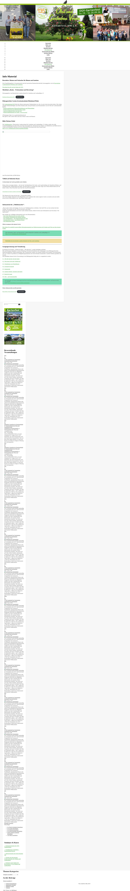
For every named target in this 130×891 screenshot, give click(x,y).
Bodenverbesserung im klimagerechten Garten (14, 109)
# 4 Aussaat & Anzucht (8, 266)
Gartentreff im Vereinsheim (10, 361)
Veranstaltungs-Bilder (48, 51)
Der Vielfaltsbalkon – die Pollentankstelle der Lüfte (15, 218)
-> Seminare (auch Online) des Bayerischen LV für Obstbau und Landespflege (12, 864)
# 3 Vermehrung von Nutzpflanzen (10, 264)
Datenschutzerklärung (12, 6)
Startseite (48, 43)
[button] (7, 824)
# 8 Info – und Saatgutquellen (9, 276)
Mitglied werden (10, 9)
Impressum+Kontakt (12, 7)
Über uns (48, 45)
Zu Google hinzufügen (12, 828)
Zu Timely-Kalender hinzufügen (15, 827)
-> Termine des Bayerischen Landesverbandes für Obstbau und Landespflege (12, 859)
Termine (48, 46)
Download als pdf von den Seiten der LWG (12, 87)
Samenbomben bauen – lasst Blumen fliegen (13, 220)
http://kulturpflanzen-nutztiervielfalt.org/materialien (18, 282)
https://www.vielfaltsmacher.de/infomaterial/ (15, 234)
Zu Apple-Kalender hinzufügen (14, 831)
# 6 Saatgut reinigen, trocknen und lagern (12, 271)
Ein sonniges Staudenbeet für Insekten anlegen (14, 217)
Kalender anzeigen (8, 823)
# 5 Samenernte (6, 269)
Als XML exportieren (12, 835)
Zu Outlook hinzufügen (13, 830)
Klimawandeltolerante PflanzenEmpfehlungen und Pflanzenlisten (18, 108)
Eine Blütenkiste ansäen (9, 221)
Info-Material (48, 50)
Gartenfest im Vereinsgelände (11, 428)
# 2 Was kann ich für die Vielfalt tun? (11, 261)
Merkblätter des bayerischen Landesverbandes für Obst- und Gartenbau (22, 240)
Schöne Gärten (48, 53)
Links (48, 55)
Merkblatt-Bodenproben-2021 (8, 96)
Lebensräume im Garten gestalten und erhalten (11, 191)
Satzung (8, 10)
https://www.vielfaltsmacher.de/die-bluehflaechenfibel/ (15, 128)
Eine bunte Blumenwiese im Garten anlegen (13, 216)
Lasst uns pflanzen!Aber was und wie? (12, 111)
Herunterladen (20, 96)
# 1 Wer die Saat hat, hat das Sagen (10, 258)
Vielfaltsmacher (8, 124)
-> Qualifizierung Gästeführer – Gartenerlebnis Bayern (11, 850)
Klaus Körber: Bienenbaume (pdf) (9, 291)
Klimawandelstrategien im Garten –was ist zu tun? (15, 112)
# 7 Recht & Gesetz (7, 274)
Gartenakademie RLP (10, 104)
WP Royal (14, 890)
